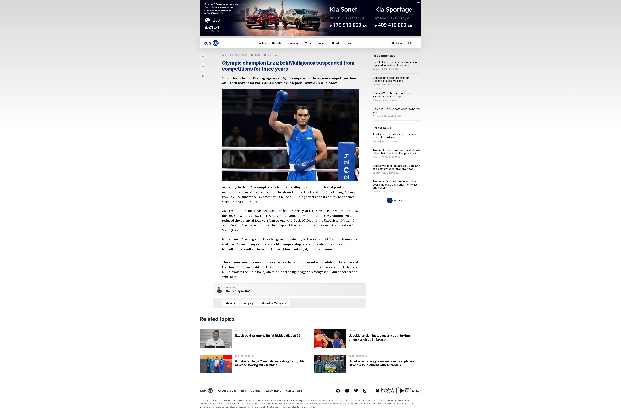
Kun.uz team (294, 390)
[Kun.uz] (211, 43)
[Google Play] (409, 390)
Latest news (382, 128)
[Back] (203, 56)
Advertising (273, 390)
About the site (227, 390)
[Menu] (417, 43)
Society (276, 43)
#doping (248, 303)
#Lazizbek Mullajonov (274, 303)
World (308, 43)
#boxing (230, 303)
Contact (256, 390)
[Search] (409, 43)
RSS (243, 390)
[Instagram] (365, 391)
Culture (322, 43)
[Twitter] (356, 391)
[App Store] (385, 390)
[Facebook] (203, 76)
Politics (262, 43)
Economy (292, 43)
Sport (335, 43)
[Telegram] (203, 66)
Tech (348, 43)
